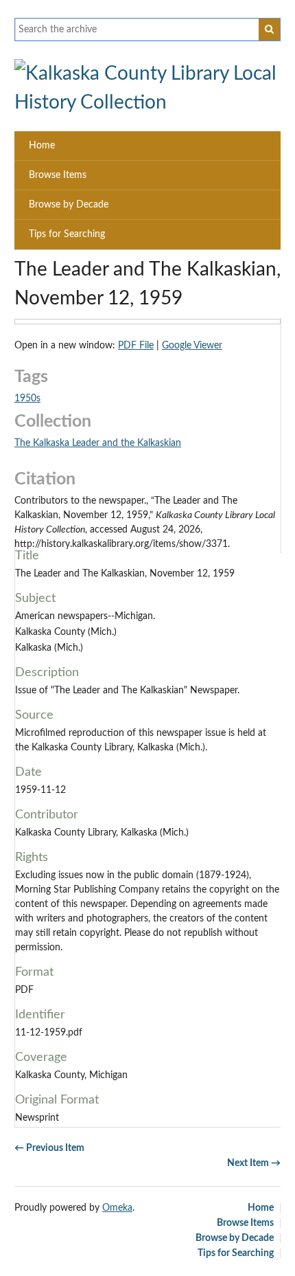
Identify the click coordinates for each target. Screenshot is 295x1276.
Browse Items (57, 175)
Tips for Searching (67, 234)
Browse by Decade (68, 205)
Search (270, 30)
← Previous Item (49, 1148)
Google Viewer (192, 345)
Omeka (117, 1208)
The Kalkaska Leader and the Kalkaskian (97, 443)
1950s (27, 398)
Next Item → (254, 1163)
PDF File (136, 345)
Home (42, 145)
